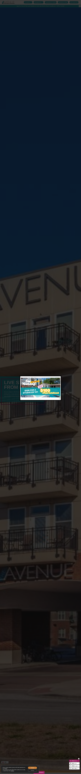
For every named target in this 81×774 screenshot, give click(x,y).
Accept (32, 767)
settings (12, 770)
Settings (32, 770)
